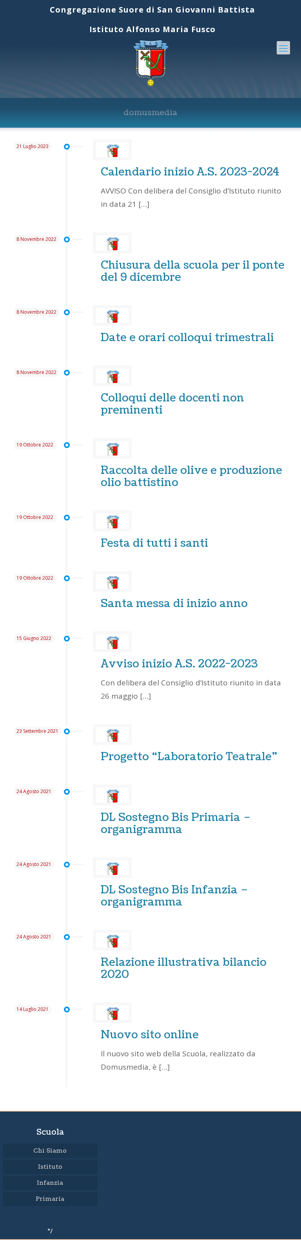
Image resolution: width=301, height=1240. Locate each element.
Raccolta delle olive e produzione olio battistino (191, 476)
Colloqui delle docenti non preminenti (172, 404)
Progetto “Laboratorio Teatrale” (189, 756)
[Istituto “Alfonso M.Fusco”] (150, 62)
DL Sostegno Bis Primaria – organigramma (176, 823)
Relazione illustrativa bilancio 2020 (184, 968)
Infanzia (50, 1182)
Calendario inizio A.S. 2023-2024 (190, 171)
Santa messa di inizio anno (174, 603)
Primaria (50, 1198)
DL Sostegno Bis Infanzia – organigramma (174, 895)
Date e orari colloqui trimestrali (187, 337)
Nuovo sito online (150, 1034)
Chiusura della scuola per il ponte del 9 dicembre (193, 271)
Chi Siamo (50, 1150)
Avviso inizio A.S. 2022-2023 (179, 663)
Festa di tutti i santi (154, 543)
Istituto (50, 1166)
